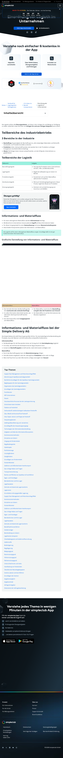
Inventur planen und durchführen (14, 573)
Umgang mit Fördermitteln (12, 441)
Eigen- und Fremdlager (10, 478)
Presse (34, 708)
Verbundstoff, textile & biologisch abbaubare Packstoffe (20, 410)
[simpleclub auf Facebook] (3, 747)
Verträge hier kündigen (30, 731)
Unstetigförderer (9, 453)
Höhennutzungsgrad (10, 557)
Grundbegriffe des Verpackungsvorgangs (16, 426)
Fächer (4, 105)
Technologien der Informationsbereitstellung (17, 429)
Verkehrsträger (8, 530)
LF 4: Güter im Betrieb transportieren (28, 105)
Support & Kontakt (37, 711)
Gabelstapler (8, 447)
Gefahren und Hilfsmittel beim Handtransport (17, 466)
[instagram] (31, 32)
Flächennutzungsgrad (10, 560)
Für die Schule (5, 1)
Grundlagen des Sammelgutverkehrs (15, 389)
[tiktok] (27, 32)
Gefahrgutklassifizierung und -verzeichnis (16, 423)
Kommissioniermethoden (11, 435)
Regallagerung (8, 548)
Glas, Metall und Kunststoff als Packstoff (16, 413)
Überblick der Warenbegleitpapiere (14, 570)
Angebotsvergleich (9, 579)
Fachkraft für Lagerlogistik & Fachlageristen (12, 105)
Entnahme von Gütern (10, 438)
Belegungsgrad (8, 551)
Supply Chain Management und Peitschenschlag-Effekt (20, 374)
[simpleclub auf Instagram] (16, 747)
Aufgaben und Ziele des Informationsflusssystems (18, 432)
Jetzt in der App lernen (31, 74)
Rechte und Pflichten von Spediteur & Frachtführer (19, 475)
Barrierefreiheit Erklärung (51, 731)
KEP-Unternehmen (9, 395)
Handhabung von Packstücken (13, 567)
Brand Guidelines (37, 714)
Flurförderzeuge (9, 450)
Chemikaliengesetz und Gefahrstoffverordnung (18, 539)
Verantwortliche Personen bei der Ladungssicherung (19, 401)
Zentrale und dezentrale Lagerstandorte (16, 487)
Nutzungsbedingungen (50, 727)
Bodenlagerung (8, 545)
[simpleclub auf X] (6, 747)
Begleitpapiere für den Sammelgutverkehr (16, 383)
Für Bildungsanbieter (28, 1)
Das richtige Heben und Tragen (13, 469)
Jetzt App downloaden (24, 28)
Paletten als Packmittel (10, 407)
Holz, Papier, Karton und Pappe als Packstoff (17, 417)
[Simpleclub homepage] (8, 5)
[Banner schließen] (60, 9)
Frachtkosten (8, 392)
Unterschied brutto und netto (13, 563)
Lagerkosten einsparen (11, 536)
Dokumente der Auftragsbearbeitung (15, 588)
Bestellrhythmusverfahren (12, 527)
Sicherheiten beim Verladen (12, 404)
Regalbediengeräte (9, 444)
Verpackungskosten (10, 420)
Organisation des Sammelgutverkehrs (15, 386)
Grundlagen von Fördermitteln (13, 459)
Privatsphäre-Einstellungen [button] (7, 731)
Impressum (6, 727)
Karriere (34, 705)
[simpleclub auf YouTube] (13, 747)
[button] (57, 1)
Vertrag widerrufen (6, 736)
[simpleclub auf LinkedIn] (9, 747)
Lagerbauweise (8, 484)
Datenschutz (27, 727)
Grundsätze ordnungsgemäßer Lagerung (16, 493)
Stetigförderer (8, 456)
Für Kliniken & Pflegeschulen (43, 1)
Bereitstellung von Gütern (11, 533)
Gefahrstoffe (8, 542)
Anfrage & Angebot (9, 585)
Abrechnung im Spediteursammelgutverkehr (17, 377)
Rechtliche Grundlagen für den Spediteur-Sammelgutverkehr (21, 380)
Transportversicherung (11, 472)
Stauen (6, 398)
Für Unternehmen (16, 1)
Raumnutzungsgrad (10, 554)
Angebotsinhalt (8, 582)
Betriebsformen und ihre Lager (13, 481)
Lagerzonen (7, 490)
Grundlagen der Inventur (11, 576)
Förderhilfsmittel (9, 462)
